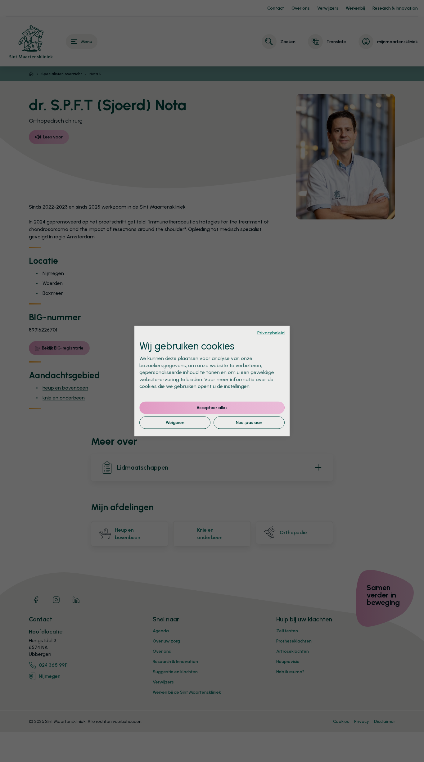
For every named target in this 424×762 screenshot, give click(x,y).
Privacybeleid (271, 332)
